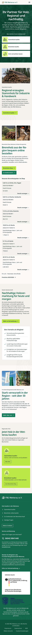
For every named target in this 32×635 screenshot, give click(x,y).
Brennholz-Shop (8, 168)
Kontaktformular (6, 547)
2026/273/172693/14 (9, 228)
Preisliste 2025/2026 (8, 277)
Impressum (8, 628)
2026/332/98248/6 (8, 199)
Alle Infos (7, 461)
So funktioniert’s (8, 172)
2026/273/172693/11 (9, 244)
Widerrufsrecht (8, 631)
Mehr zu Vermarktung (9, 321)
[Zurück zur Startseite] (9, 2)
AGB (26, 628)
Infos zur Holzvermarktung (10, 568)
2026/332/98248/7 (8, 185)
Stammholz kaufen (8, 113)
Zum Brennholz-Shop (10, 484)
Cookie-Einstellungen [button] (22, 631)
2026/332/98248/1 (8, 214)
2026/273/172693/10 (9, 260)
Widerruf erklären (7, 525)
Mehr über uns (7, 415)
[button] (29, 2)
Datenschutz (18, 628)
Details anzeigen (22, 193)
